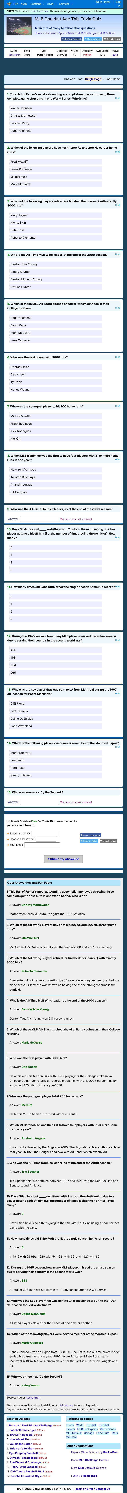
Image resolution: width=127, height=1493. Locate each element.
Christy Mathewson (24, 115)
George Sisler (20, 367)
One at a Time (73, 79)
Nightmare (66, 1405)
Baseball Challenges (23, 1430)
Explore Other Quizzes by (94, 1452)
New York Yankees (23, 469)
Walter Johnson (21, 108)
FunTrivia (84, 1475)
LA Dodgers (19, 492)
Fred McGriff (19, 161)
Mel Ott (16, 438)
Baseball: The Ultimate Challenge (30, 1425)
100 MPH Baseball (21, 1434)
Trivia (50, 3)
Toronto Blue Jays (23, 477)
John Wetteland (21, 726)
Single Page (93, 79)
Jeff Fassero (19, 711)
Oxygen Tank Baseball (24, 1457)
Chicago (89, 1433)
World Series (108, 1429)
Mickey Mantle (20, 416)
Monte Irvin (18, 222)
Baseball (91, 1425)
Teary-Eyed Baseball (24, 1466)
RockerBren (14, 55)
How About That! (21, 1439)
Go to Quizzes (90, 1460)
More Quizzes (88, 1467)
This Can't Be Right (22, 1448)
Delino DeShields (22, 718)
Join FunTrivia (39, 11)
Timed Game (112, 79)
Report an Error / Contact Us (92, 1488)
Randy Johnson (21, 775)
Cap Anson (18, 374)
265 (13, 672)
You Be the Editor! (21, 1443)
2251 (115, 55)
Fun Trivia (19, 4)
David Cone (18, 325)
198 (13, 657)
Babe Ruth (102, 1433)
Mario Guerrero (21, 753)
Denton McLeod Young (26, 279)
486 (13, 650)
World (79, 1425)
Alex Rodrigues (21, 431)
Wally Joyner (19, 215)
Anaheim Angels (22, 484)
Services (64, 3)
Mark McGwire (20, 184)
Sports (70, 1425)
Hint (117, 98)
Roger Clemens (21, 130)
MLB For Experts (87, 1429)
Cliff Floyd (17, 703)
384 (13, 665)
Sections (36, 3)
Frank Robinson (21, 169)
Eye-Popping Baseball (23, 1453)
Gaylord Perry (20, 123)
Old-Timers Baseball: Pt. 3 (27, 1471)
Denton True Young (24, 264)
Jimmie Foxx (19, 176)
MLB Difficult (74, 1433)
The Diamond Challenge (25, 1462)
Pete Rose (17, 230)
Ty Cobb (16, 382)
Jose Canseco (20, 340)
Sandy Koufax (20, 272)
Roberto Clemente (23, 237)
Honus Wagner (21, 389)
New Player (103, 1)
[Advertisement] (63, 66)
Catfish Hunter (21, 287)
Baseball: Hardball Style (26, 1476)
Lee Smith (17, 760)
